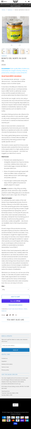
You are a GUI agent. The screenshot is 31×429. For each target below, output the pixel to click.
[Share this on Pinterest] (12, 315)
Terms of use (5, 367)
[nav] (4, 1)
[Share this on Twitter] (7, 315)
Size (3, 286)
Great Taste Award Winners (15, 309)
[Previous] (12, 45)
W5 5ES (22, 386)
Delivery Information (7, 364)
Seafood (10, 10)
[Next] (19, 45)
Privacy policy (5, 370)
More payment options (15, 305)
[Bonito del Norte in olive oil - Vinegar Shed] (15, 29)
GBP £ (15, 405)
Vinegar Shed (9, 412)
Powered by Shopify (16, 414)
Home (3, 10)
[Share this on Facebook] (10, 315)
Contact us (4, 358)
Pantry (25, 309)
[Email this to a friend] (15, 315)
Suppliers (4, 361)
